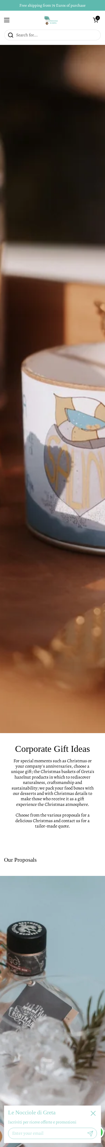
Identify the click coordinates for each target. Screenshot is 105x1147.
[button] (95, 20)
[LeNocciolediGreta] (51, 20)
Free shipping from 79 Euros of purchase (52, 5)
